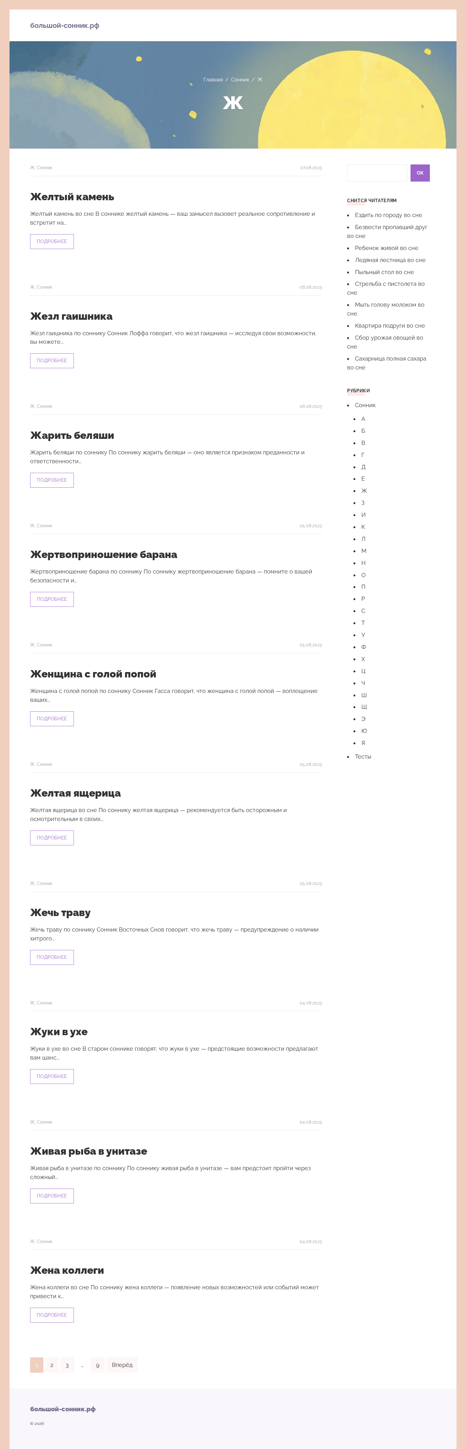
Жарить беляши (72, 435)
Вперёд (122, 1365)
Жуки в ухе (58, 1031)
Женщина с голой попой (93, 674)
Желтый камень (72, 196)
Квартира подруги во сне (390, 325)
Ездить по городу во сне (388, 215)
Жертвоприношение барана (103, 554)
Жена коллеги (67, 1270)
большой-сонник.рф (64, 25)
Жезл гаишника (71, 316)
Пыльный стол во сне (384, 272)
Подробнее (52, 241)
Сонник (44, 167)
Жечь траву (60, 912)
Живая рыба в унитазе (88, 1151)
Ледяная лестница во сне (390, 260)
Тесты (363, 756)
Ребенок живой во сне (386, 248)
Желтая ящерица (75, 793)
